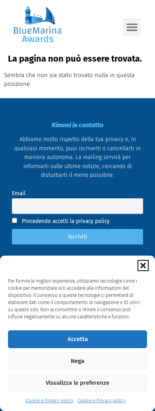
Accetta (78, 339)
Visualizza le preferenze (77, 382)
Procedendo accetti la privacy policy (65, 221)
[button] (143, 265)
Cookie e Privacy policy (49, 400)
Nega (77, 360)
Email (18, 193)
